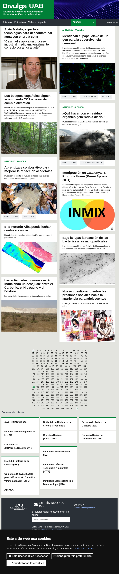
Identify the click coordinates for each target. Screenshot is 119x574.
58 (75, 358)
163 (81, 379)
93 (38, 366)
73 (75, 361)
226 (37, 395)
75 (82, 361)
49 (41, 358)
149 (71, 377)
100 (65, 366)
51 (48, 358)
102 (74, 366)
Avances (21, 161)
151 (81, 377)
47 (33, 358)
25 (63, 353)
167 (42, 382)
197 (71, 387)
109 (52, 369)
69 (59, 361)
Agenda (42, 22)
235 (81, 395)
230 (57, 395)
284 (85, 405)
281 (71, 405)
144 (47, 377)
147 (61, 377)
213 (33, 392)
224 (85, 392)
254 (57, 400)
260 (85, 400)
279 (61, 405)
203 (42, 390)
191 (42, 387)
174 (76, 382)
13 (74, 351)
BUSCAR (77, 22)
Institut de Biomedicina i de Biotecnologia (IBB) (58, 483)
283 (81, 405)
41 (67, 356)
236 (85, 395)
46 (86, 356)
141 (33, 377)
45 (82, 356)
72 (71, 361)
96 (49, 366)
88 (75, 364)
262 (37, 403)
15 (82, 351)
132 (47, 374)
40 (63, 356)
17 (33, 353)
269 (71, 403)
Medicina (106, 97)
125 (71, 371)
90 (82, 364)
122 (57, 371)
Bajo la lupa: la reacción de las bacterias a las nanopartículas (85, 239)
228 (47, 395)
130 (37, 374)
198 (76, 387)
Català (109, 22)
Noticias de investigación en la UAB (19, 433)
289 (62, 408)
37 (52, 356)
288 (57, 408)
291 (71, 408)
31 (86, 353)
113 (71, 369)
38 (56, 356)
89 (78, 364)
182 (57, 384)
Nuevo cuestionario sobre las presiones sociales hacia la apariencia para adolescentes (84, 295)
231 (61, 395)
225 (33, 395)
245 (71, 397)
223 (81, 392)
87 (71, 364)
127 (81, 371)
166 (37, 382)
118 (37, 371)
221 (71, 392)
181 (52, 384)
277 (52, 405)
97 (53, 366)
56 (67, 358)
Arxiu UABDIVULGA (15, 422)
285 (43, 408)
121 (52, 371)
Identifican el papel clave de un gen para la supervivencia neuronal (85, 39)
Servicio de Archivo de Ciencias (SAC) (94, 424)
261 (33, 403)
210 (76, 390)
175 (81, 382)
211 (81, 390)
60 (82, 358)
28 (75, 353)
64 (41, 361)
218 (57, 392)
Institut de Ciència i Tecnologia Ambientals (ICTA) (55, 468)
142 (37, 377)
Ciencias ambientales (92, 163)
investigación (11, 217)
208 (66, 390)
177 (33, 384)
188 (85, 384)
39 (59, 356)
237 (33, 397)
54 (59, 358)
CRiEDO (8, 490)
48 (37, 358)
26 (67, 353)
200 (85, 387)
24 (59, 353)
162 (76, 379)
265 (52, 403)
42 (71, 356)
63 (37, 361)
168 (47, 382)
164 (85, 379)
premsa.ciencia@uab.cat (84, 507)
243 (61, 397)
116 (85, 369)
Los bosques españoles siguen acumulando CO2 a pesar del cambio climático (27, 99)
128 (85, 371)
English (115, 22)
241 (52, 397)
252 (47, 400)
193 (52, 387)
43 (75, 356)
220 (66, 392)
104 (84, 366)
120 (47, 371)
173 (71, 382)
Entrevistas (20, 22)
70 (63, 361)
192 (47, 387)
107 (42, 369)
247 (81, 397)
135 (61, 374)
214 (37, 392)
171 (61, 382)
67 (52, 361)
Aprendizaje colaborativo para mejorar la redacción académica (28, 169)
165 (33, 382)
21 (48, 353)
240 (47, 397)
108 (47, 369)
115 (81, 369)
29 (78, 353)
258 (76, 400)
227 (42, 395)
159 (61, 379)
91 (86, 364)
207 (61, 390)
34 (41, 356)
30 (82, 353)
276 (47, 405)
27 (71, 353)
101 (69, 366)
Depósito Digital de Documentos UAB (92, 437)
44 (78, 356)
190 (37, 387)
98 (57, 366)
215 (42, 392)
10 (63, 351)
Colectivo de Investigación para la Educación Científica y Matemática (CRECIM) (19, 477)
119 (42, 371)
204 (47, 390)
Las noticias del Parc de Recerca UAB (18, 446)
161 (71, 379)
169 (52, 382)
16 (85, 351)
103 (79, 366)
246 (76, 397)
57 (71, 358)
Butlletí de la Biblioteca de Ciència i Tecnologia (57, 424)
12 (70, 351)
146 (57, 377)
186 (76, 384)
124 (66, 371)
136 (66, 374)
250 (37, 400)
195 (61, 387)
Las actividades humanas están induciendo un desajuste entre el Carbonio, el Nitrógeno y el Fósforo (28, 286)
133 (52, 374)
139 (81, 374)
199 (80, 387)
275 (42, 405)
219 (61, 392)
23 (56, 353)
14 (78, 351)
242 (57, 397)
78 (37, 364)
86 (67, 364)
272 (85, 403)
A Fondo (79, 107)
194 (56, 387)
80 (44, 364)
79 (41, 364)
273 (33, 405)
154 (37, 379)
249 (33, 400)
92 (34, 366)
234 (76, 395)
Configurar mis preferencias (74, 556)
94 (42, 366)
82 (52, 364)
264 (47, 403)
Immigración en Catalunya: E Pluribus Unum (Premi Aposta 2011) (84, 176)
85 (63, 364)
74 (78, 361)
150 (76, 377)
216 (47, 392)
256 (66, 400)
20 (44, 353)
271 (81, 403)
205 (52, 390)
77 (33, 364)
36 (48, 356)
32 (33, 356)
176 (85, 382)
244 (66, 397)
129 (33, 374)
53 (56, 358)
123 (61, 371)
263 (42, 403)
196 (66, 387)
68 (56, 361)
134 (57, 374)
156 (47, 379)
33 (37, 356)
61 (86, 358)
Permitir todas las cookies (28, 563)
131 (42, 374)
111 (62, 369)
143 (42, 377)
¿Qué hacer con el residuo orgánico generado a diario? (83, 115)
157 (52, 379)
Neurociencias (89, 97)
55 (63, 358)
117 (33, 371)
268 (66, 403)
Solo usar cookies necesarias (30, 556)
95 (46, 366)
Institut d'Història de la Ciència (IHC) (16, 463)
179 (42, 384)
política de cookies (84, 548)
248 (85, 397)
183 (61, 384)
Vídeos (32, 22)
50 (44, 358)
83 (56, 364)
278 (57, 405)
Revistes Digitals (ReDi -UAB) (52, 437)
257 (71, 400)
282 (76, 405)
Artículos (7, 22)
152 (85, 377)
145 (52, 377)
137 (71, 374)
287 (52, 408)
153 (33, 379)
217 (52, 392)
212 (85, 390)
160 (66, 379)
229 (52, 395)
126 (76, 371)
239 (42, 397)
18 (37, 353)
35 (44, 356)
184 (66, 384)
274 (37, 405)
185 (71, 384)
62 (33, 361)
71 (67, 361)
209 (71, 390)
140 (85, 374)
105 (33, 369)
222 (76, 392)
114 (76, 369)
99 (61, 366)
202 (37, 390)
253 (52, 400)
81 (48, 364)
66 (48, 361)
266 (57, 403)
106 (38, 369)
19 (41, 353)
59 (78, 358)
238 (37, 397)
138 (76, 374)
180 (47, 384)
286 (47, 408)
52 (52, 358)
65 (44, 361)
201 (33, 390)
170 (57, 382)
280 (66, 405)
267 (61, 403)
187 (81, 384)
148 (66, 377)
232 (66, 395)
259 (81, 400)
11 (66, 351)
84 (59, 364)
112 (66, 369)
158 (57, 379)
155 (42, 379)
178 (37, 384)
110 (57, 369)
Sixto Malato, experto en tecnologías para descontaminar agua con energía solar (28, 33)
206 (57, 390)
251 (42, 400)
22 (52, 353)
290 (66, 408)
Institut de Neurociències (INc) (57, 453)
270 (76, 403)
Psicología (29, 217)
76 (86, 361)
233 (71, 395)
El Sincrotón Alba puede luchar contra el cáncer (27, 228)
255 (61, 400)
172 (66, 382)
